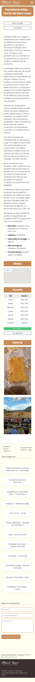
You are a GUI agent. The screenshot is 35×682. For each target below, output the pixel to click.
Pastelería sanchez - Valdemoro (7, 449)
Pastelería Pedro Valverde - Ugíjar (26, 449)
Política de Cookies (16, 673)
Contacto (11, 671)
